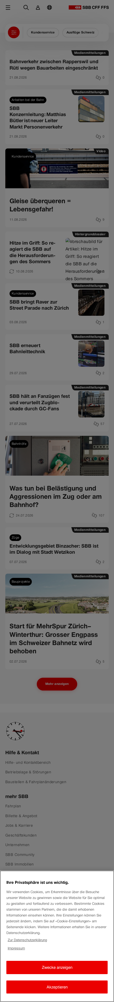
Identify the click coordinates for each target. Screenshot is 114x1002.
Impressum (16, 948)
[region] (57, 936)
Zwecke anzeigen (57, 967)
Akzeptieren (57, 987)
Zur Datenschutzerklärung (27, 940)
